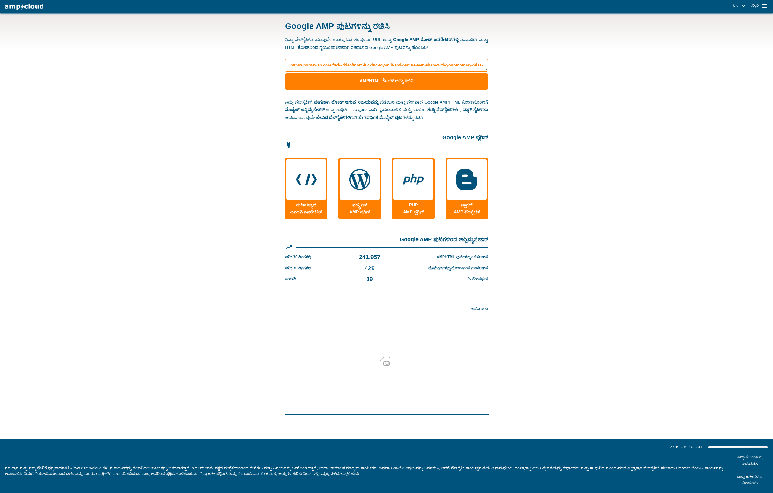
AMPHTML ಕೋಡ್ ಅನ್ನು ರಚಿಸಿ (386, 80)
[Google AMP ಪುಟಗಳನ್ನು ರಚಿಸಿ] (24, 7)
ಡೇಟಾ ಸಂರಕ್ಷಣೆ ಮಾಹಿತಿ (378, 473)
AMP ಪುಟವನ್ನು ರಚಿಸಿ (686, 448)
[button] (740, 6)
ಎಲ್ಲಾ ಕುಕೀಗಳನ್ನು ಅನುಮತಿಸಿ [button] (750, 460)
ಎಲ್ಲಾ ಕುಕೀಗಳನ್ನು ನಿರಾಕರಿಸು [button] (750, 479)
